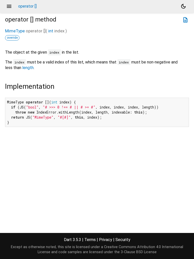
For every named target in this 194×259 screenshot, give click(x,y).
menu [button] (9, 6)
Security (122, 239)
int (50, 30)
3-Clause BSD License (139, 252)
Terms (90, 239)
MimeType (15, 30)
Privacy (105, 239)
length (28, 67)
